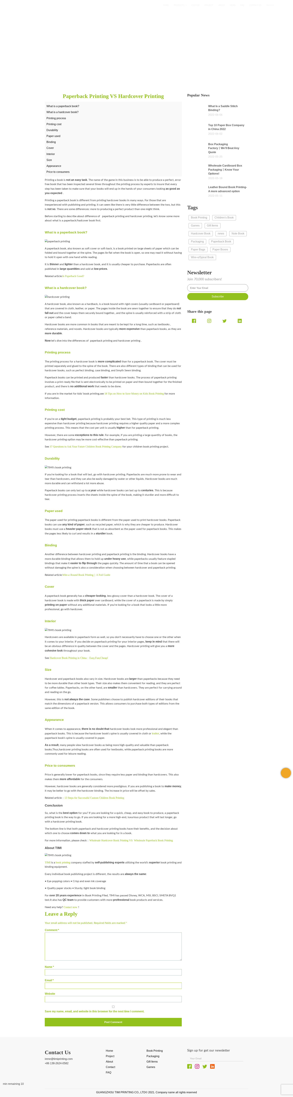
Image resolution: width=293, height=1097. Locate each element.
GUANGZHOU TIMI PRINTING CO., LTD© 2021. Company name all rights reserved (146, 1092)
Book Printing (199, 217)
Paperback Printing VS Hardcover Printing (83, 68)
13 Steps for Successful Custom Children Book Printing (94, 797)
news (42, 68)
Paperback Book (221, 241)
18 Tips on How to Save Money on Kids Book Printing (134, 393)
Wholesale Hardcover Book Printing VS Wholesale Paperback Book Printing (131, 840)
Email (49, 980)
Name (49, 966)
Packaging (197, 241)
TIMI (48, 862)
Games (195, 225)
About (109, 1061)
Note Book (238, 233)
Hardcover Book (200, 233)
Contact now (70, 907)
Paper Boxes (220, 249)
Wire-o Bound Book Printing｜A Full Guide (86, 574)
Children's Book (224, 217)
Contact (110, 1067)
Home (31, 68)
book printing (63, 862)
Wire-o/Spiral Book (202, 257)
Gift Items (212, 225)
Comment (52, 930)
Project (110, 1056)
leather (155, 733)
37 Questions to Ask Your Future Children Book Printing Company (86, 446)
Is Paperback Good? (73, 276)
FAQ (108, 1072)
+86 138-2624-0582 (57, 1063)
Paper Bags (198, 249)
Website (50, 993)
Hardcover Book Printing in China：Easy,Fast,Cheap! (79, 657)
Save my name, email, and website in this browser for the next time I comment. (94, 1011)
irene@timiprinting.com (59, 1058)
